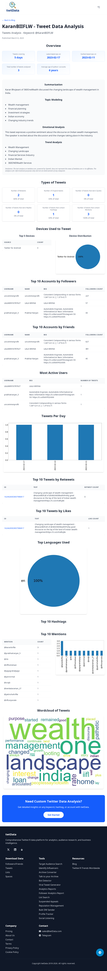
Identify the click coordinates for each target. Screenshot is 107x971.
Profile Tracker (46, 914)
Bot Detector (45, 880)
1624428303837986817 (14, 496)
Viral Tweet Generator (50, 884)
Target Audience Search (50, 863)
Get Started (54, 814)
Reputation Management (51, 905)
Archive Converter (48, 872)
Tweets (9, 868)
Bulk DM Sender (47, 909)
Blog (74, 863)
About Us (10, 935)
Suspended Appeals (48, 901)
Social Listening (46, 918)
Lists (7, 872)
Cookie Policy (12, 952)
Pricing (8, 931)
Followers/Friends (14, 863)
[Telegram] (100, 952)
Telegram (46, 935)
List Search (44, 897)
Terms (8, 943)
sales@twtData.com (52, 931)
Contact (9, 939)
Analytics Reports (47, 889)
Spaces (8, 876)
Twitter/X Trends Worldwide (86, 868)
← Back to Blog (8, 20)
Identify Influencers (48, 868)
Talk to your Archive (48, 876)
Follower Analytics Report (51, 893)
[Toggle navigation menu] (99, 7)
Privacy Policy (12, 947)
